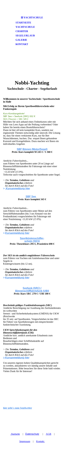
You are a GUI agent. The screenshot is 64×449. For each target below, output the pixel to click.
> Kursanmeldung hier (16, 357)
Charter (22, 31)
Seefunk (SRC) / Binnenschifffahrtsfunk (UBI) (32, 289)
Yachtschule (25, 27)
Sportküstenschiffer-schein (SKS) (32, 239)
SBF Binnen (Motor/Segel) (32, 149)
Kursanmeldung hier (17, 188)
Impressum (24, 441)
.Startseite (15, 434)
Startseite (23, 22)
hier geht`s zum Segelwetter (17, 408)
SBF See (31, 196)
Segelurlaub (25, 35)
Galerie (21, 40)
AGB (48, 434)
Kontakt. (40, 441)
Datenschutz (32, 434)
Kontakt (22, 44)
